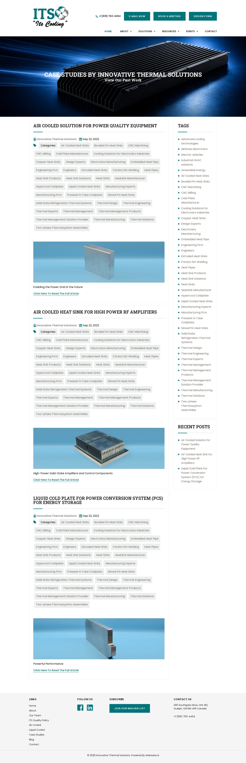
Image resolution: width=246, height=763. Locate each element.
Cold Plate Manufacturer (72, 154)
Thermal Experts (47, 211)
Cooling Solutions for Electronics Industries (121, 154)
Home (108, 31)
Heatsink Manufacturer (130, 178)
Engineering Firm (47, 170)
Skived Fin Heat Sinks (121, 195)
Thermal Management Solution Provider (62, 219)
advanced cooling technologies (193, 141)
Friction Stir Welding (126, 170)
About (32, 710)
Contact (34, 744)
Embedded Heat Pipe (144, 162)
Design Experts (75, 162)
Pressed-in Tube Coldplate (84, 195)
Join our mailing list (129, 708)
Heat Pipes (151, 170)
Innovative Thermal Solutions (113, 755)
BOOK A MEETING (169, 16)
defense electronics (194, 149)
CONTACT (211, 31)
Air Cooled (35, 725)
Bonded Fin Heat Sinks (108, 145)
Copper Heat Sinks (48, 162)
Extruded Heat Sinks (94, 170)
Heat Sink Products (48, 178)
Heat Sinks (103, 178)
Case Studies (36, 734)
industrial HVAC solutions (191, 162)
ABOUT (124, 31)
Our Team (35, 715)
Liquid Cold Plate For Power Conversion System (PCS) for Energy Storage (98, 500)
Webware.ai (152, 755)
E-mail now (137, 16)
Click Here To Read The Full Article (56, 293)
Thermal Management (78, 211)
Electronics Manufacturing (108, 162)
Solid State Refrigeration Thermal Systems (64, 203)
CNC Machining (138, 145)
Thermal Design (107, 203)
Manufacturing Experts (120, 186)
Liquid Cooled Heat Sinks (84, 186)
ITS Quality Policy (39, 720)
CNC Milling (43, 154)
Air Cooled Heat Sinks (75, 145)
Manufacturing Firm (49, 195)
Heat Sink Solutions (78, 178)
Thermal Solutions (142, 219)
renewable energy (193, 170)
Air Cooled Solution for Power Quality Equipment (95, 125)
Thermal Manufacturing (109, 219)
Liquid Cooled (37, 730)
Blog (31, 739)
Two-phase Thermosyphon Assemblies (62, 228)
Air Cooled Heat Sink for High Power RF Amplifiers (95, 312)
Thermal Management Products (119, 211)
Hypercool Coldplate (49, 186)
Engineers (69, 170)
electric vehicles (192, 155)
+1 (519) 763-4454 (110, 16)
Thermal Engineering (136, 203)
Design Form (203, 16)
